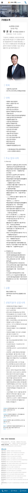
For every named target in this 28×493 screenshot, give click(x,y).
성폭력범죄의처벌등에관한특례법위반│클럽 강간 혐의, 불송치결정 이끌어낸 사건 (14, 426)
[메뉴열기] (2, 2)
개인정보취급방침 (12, 438)
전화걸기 (6, 491)
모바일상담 (24, 491)
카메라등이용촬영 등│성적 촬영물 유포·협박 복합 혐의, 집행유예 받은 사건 (13, 415)
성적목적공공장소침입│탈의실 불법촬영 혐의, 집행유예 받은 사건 (13, 409)
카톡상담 (15, 491)
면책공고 (2, 438)
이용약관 (6, 438)
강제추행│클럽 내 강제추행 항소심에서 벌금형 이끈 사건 (14, 420)
